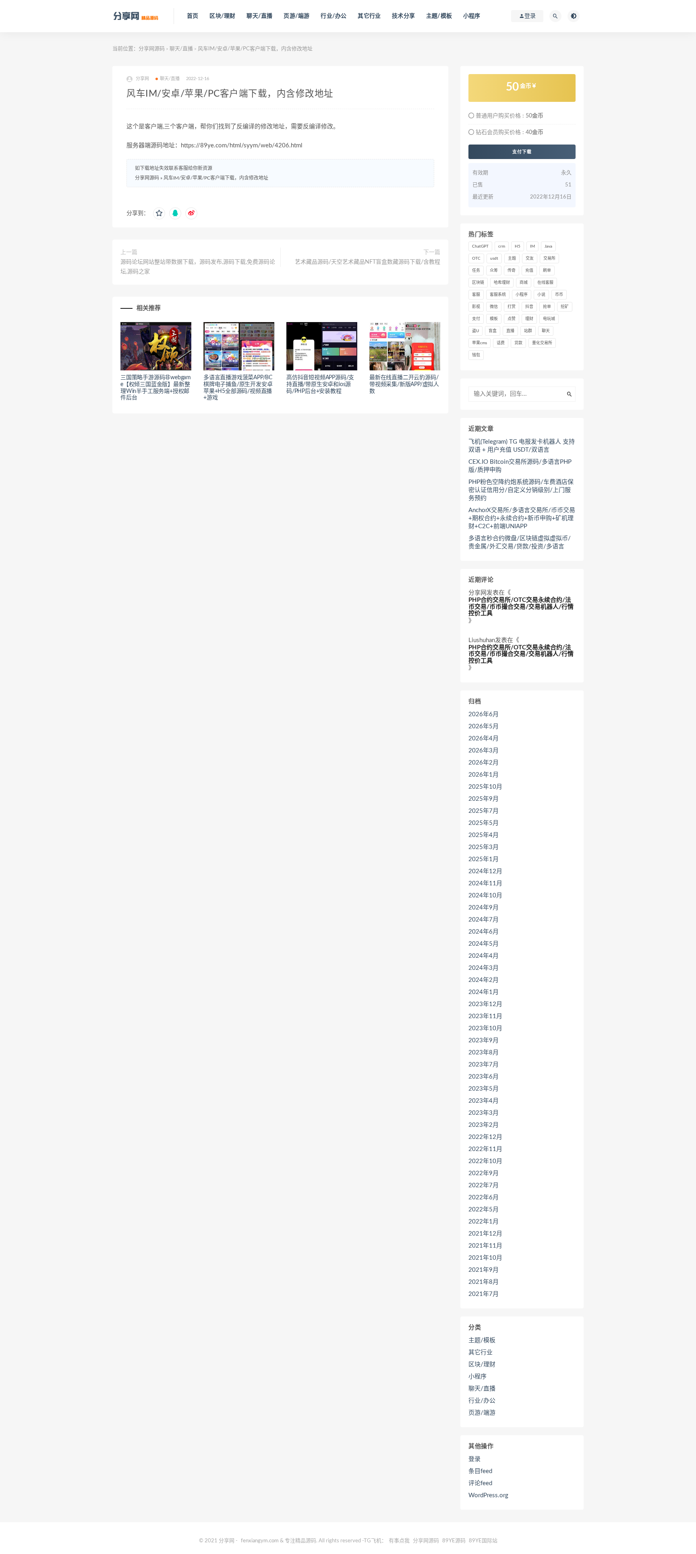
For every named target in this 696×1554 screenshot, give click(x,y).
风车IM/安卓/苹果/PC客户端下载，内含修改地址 (216, 178)
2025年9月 (483, 799)
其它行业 (369, 16)
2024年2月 (483, 980)
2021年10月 (485, 1258)
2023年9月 (483, 1040)
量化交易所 (542, 343)
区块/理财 (222, 16)
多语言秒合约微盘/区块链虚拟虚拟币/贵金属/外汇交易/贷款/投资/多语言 (519, 542)
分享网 (477, 593)
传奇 (512, 271)
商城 (524, 283)
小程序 (472, 16)
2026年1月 (483, 775)
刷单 (547, 271)
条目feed (480, 1471)
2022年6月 (483, 1197)
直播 (510, 331)
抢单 (547, 307)
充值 (529, 271)
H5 (517, 246)
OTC (476, 258)
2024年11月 (485, 883)
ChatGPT (480, 246)
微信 (494, 307)
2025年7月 (483, 811)
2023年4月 (483, 1101)
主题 (512, 258)
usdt (494, 258)
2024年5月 (483, 944)
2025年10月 (485, 787)
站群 (528, 331)
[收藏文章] (159, 213)
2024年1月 (483, 992)
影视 (476, 307)
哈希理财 (502, 283)
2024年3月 (483, 968)
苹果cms (479, 343)
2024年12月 (485, 871)
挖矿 (565, 307)
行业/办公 (333, 16)
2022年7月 (483, 1185)
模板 (494, 319)
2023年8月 (483, 1053)
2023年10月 (485, 1028)
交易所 (549, 258)
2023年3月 (483, 1113)
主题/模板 (439, 16)
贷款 (518, 343)
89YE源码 (454, 1541)
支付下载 (522, 151)
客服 (476, 295)
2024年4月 (483, 956)
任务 (476, 271)
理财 (529, 319)
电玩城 (549, 319)
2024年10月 (485, 896)
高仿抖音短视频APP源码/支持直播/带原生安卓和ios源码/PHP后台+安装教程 (320, 384)
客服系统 (498, 295)
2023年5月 (483, 1089)
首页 (192, 16)
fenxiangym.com (260, 1541)
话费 (501, 343)
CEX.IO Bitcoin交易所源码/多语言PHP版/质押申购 (520, 466)
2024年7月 (483, 920)
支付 (476, 319)
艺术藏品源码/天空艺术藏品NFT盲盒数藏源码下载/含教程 (367, 262)
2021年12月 (485, 1234)
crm (501, 246)
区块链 (478, 283)
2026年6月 (483, 714)
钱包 (476, 355)
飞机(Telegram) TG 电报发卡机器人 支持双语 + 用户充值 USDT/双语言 (521, 446)
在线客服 (545, 283)
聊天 (546, 331)
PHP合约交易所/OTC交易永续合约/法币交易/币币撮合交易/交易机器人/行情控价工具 (521, 606)
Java (548, 246)
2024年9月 (483, 908)
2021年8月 (483, 1282)
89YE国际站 (483, 1541)
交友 (530, 258)
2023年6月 (483, 1077)
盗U (475, 331)
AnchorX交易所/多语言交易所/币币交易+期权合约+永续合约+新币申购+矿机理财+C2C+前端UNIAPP (521, 518)
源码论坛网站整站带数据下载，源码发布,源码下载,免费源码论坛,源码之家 (197, 267)
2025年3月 (483, 847)
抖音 (529, 307)
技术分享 (403, 16)
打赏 (512, 307)
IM (532, 246)
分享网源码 (152, 49)
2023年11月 (485, 1016)
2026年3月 (483, 751)
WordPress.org (488, 1495)
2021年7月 (483, 1294)
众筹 (494, 271)
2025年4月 (483, 835)
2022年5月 (483, 1210)
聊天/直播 (259, 16)
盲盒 (493, 331)
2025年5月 (483, 823)
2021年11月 (485, 1246)
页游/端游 (296, 16)
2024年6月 (483, 932)
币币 (559, 295)
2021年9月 (483, 1270)
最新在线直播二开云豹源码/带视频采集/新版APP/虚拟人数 (404, 384)
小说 (541, 295)
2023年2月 (483, 1125)
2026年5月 (483, 726)
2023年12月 (485, 1004)
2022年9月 (483, 1173)
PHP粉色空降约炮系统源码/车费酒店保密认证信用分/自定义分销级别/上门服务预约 (521, 490)
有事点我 (399, 1541)
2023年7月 (483, 1065)
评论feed (480, 1483)
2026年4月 (483, 739)
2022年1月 (483, 1222)
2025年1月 (483, 859)
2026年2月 (483, 763)
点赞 (512, 319)
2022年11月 (485, 1149)
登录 (474, 1459)
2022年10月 (485, 1161)
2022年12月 (485, 1137)
